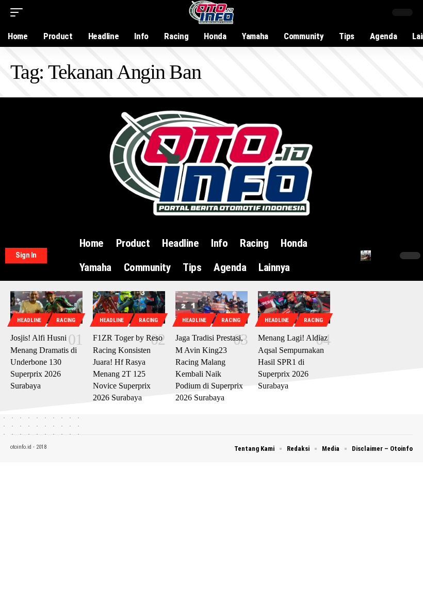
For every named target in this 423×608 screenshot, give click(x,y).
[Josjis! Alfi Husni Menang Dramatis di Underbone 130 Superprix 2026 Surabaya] (46, 307)
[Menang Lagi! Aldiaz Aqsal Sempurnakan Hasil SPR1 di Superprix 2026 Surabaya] (294, 307)
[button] (19, 12)
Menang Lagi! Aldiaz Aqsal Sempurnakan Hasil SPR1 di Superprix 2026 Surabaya (293, 361)
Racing (65, 320)
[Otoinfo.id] (211, 12)
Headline (29, 320)
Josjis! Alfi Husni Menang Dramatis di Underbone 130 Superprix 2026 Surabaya (43, 361)
